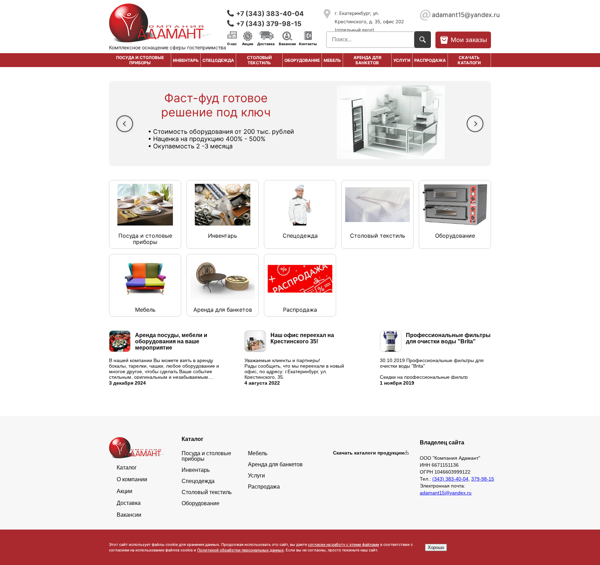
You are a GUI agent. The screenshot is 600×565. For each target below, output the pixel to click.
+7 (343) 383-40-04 (270, 14)
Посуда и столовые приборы (140, 60)
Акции (247, 43)
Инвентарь (186, 60)
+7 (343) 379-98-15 (268, 24)
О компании (132, 479)
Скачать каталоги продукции (368, 453)
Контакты (308, 43)
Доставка (266, 43)
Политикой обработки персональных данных (240, 550)
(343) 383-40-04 (450, 479)
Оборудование (302, 60)
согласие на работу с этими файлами (343, 544)
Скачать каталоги (469, 60)
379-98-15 (482, 479)
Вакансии (287, 43)
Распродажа (264, 487)
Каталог (127, 467)
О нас (232, 43)
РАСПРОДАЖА (430, 60)
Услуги (401, 60)
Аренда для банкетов (367, 60)
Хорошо (436, 547)
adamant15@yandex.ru (461, 14)
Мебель (332, 60)
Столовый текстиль (259, 60)
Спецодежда (218, 60)
